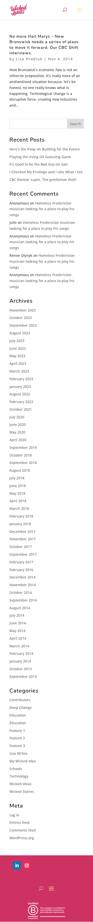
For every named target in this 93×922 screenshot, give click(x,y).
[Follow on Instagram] (27, 865)
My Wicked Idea (22, 761)
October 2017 (20, 546)
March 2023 (19, 371)
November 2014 (22, 584)
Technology (18, 776)
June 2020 (17, 424)
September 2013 (23, 676)
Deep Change (20, 707)
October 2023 (20, 317)
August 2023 (19, 333)
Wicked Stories (21, 791)
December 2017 (22, 531)
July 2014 (16, 615)
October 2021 (20, 409)
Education (17, 715)
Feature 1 (17, 730)
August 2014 (19, 607)
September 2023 (23, 325)
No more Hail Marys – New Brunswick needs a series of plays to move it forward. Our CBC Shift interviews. (44, 45)
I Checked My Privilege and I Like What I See (46, 172)
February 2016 (21, 569)
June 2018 (17, 485)
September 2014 (23, 600)
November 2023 (22, 310)
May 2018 (17, 493)
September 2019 (23, 447)
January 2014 (20, 661)
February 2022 (21, 401)
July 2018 (16, 478)
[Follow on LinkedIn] (17, 865)
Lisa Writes (18, 753)
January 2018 (20, 523)
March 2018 (19, 508)
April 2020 (17, 439)
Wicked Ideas (20, 783)
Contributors (20, 699)
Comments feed (22, 830)
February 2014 (21, 653)
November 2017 (22, 539)
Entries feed (19, 822)
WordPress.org (21, 838)
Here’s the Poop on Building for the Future (44, 149)
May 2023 (17, 355)
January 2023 (20, 386)
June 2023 (17, 348)
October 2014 (20, 592)
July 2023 (16, 340)
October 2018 (20, 455)
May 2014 (17, 630)
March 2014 (19, 646)
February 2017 (21, 562)
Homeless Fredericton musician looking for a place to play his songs (41, 209)
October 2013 (20, 668)
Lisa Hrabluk (29, 59)
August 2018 (19, 470)
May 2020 (17, 432)
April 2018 (17, 500)
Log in (14, 815)
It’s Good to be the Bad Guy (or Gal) (38, 164)
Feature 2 (17, 738)
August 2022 (19, 394)
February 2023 (21, 378)
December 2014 (22, 577)
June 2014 (17, 623)
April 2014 (17, 638)
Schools (15, 768)
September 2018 (23, 462)
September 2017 (23, 554)
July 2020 (16, 417)
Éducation (17, 722)
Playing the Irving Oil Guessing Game (40, 156)
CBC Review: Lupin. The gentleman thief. (43, 179)
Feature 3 (17, 745)
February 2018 (21, 516)
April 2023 (17, 363)
